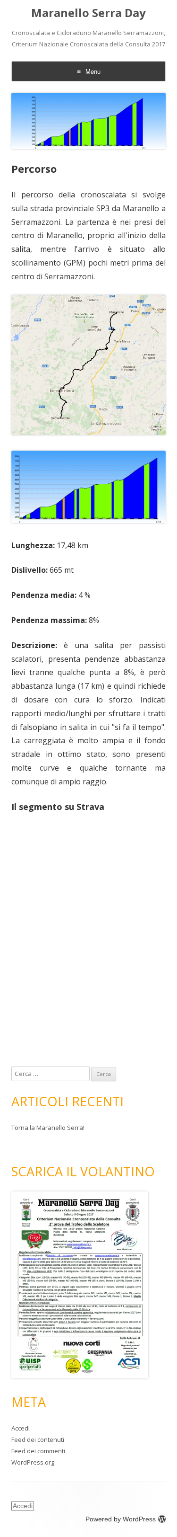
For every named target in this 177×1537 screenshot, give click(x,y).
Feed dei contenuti (37, 1439)
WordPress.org (32, 1462)
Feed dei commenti (38, 1451)
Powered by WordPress (120, 1519)
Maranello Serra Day (88, 13)
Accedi (20, 1428)
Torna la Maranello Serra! (47, 1127)
